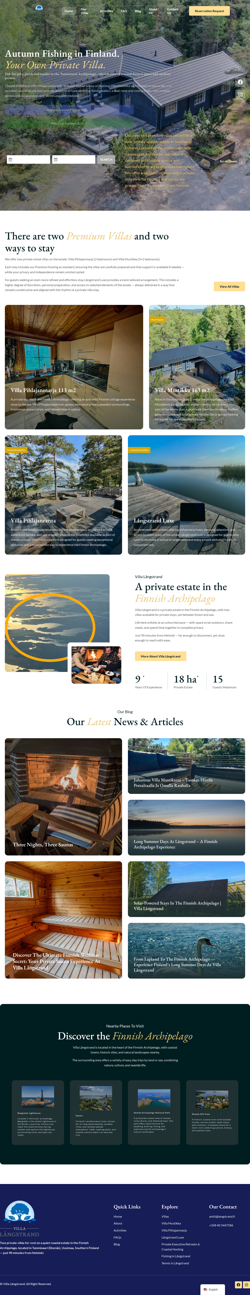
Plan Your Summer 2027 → (69, 123)
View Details (25, 420)
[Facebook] (240, 82)
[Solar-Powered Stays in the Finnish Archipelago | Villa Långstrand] (186, 889)
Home (69, 11)
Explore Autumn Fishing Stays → (69, 110)
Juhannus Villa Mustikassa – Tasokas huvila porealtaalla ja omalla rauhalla (173, 782)
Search (106, 159)
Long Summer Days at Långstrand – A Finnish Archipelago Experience (175, 844)
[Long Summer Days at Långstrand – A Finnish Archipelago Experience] (186, 827)
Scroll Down (228, 161)
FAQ (124, 11)
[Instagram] (240, 94)
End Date (58, 152)
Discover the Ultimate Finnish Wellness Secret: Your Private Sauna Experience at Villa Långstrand (56, 961)
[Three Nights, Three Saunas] (63, 796)
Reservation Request (209, 11)
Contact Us (172, 11)
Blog (138, 11)
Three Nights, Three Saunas (43, 844)
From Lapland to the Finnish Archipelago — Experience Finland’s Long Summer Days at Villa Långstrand (177, 964)
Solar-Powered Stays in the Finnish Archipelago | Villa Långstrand (177, 905)
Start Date (14, 152)
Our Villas (84, 11)
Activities (106, 11)
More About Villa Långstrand (160, 656)
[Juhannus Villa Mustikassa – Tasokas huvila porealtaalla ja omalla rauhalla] (186, 766)
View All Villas (229, 286)
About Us (153, 11)
